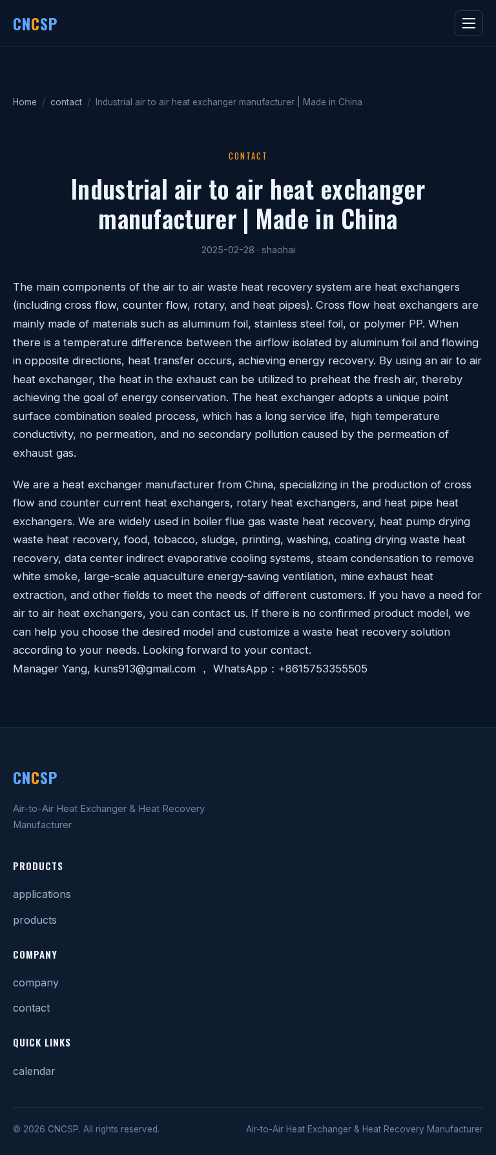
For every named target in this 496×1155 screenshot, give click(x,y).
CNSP (35, 23)
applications (42, 894)
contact (66, 102)
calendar (34, 1071)
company (36, 982)
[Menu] (469, 23)
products (35, 919)
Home (25, 102)
